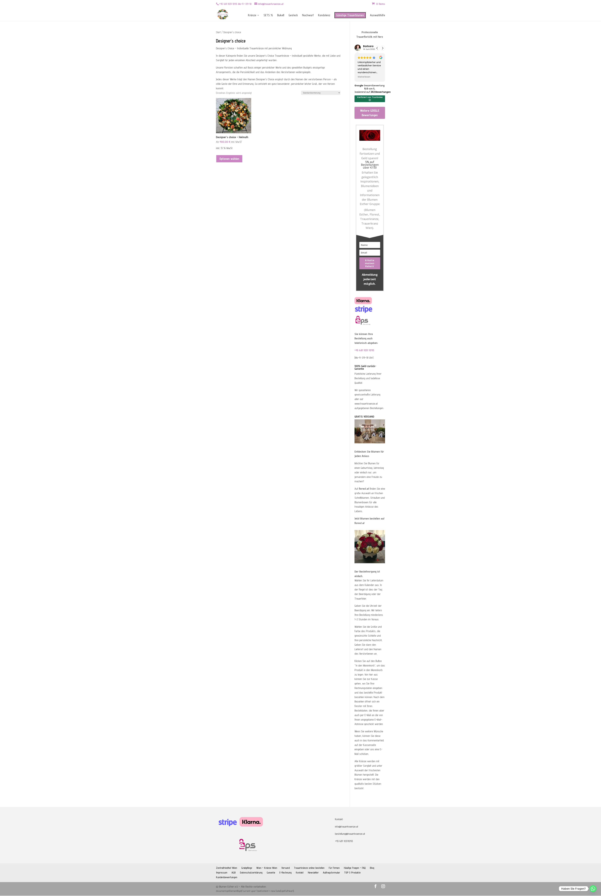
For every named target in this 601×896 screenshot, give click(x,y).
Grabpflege (246, 868)
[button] (382, 48)
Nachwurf (308, 15)
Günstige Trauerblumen (350, 15)
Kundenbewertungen (226, 877)
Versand (285, 868)
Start (218, 32)
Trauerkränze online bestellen (309, 868)
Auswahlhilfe (377, 15)
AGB (233, 872)
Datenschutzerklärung (251, 872)
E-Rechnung (285, 872)
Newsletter (313, 872)
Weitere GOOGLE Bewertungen (369, 113)
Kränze (252, 15)
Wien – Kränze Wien (266, 868)
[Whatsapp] (593, 888)
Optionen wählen (229, 159)
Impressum (221, 872)
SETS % (268, 15)
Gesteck (293, 15)
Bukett (280, 15)
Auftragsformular (331, 872)
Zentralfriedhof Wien (226, 868)
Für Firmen (334, 868)
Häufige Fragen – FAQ (355, 868)
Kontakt (300, 872)
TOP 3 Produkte (352, 872)
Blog (372, 868)
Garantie (271, 872)
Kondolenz (324, 15)
